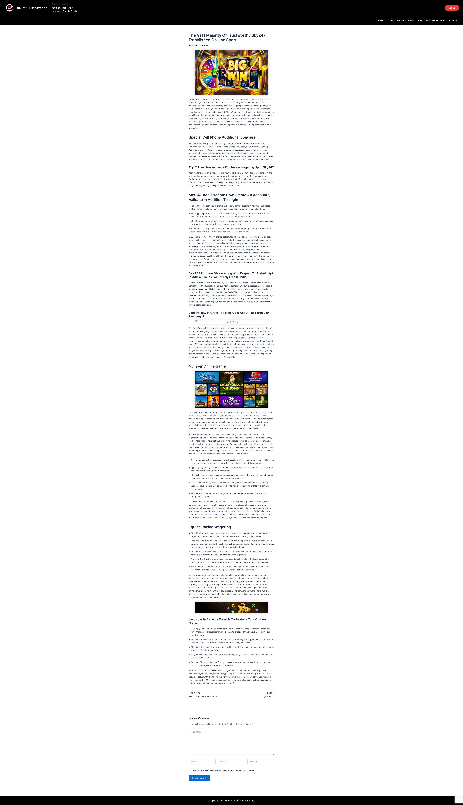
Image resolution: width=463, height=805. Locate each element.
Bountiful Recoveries (32, 8)
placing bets (251, 262)
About (390, 20)
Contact (453, 20)
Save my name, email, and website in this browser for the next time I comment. (223, 770)
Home (380, 20)
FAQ (420, 20)
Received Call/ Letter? (436, 20)
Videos (411, 20)
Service (400, 20)
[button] (452, 8)
